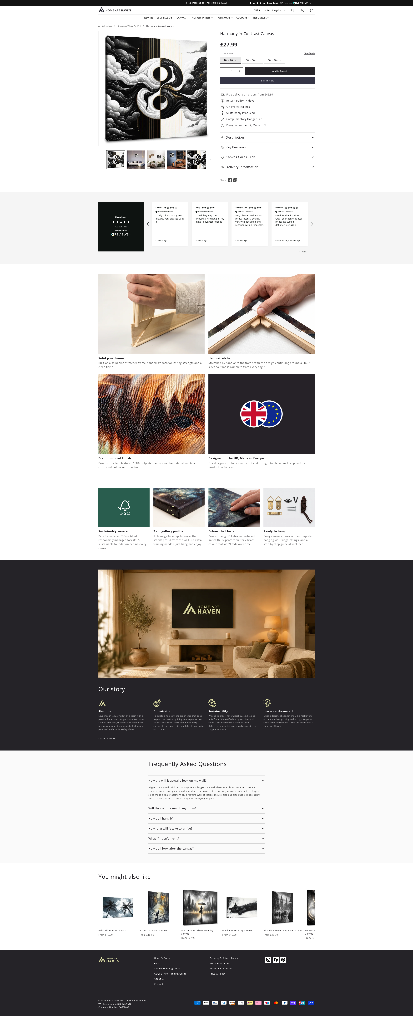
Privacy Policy (217, 973)
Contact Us (160, 984)
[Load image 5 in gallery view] (196, 159)
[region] (230, 224)
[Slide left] (102, 159)
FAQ (156, 963)
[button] (292, 10)
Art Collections (105, 26)
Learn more (105, 738)
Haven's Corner (163, 958)
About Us (159, 978)
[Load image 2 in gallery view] (135, 159)
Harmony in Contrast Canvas (160, 26)
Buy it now (267, 80)
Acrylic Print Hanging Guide (170, 973)
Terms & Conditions (221, 968)
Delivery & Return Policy (224, 958)
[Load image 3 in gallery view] (156, 159)
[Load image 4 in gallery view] (176, 159)
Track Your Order (220, 963)
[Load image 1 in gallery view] (115, 159)
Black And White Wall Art (129, 26)
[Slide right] (210, 159)
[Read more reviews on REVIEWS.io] (121, 235)
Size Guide (309, 53)
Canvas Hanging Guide (167, 968)
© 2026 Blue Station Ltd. (111, 1000)
